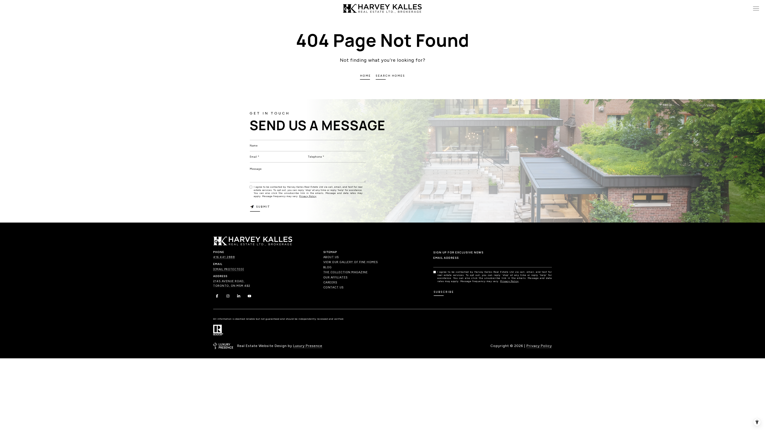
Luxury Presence (307, 346)
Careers (330, 282)
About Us (331, 257)
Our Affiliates (335, 277)
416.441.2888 (224, 257)
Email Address (446, 258)
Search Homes (390, 75)
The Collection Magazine (345, 272)
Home (365, 75)
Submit (263, 206)
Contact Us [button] (333, 287)
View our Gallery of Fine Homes (350, 262)
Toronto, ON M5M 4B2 (231, 285)
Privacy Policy (307, 196)
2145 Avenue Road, (229, 281)
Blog (327, 267)
